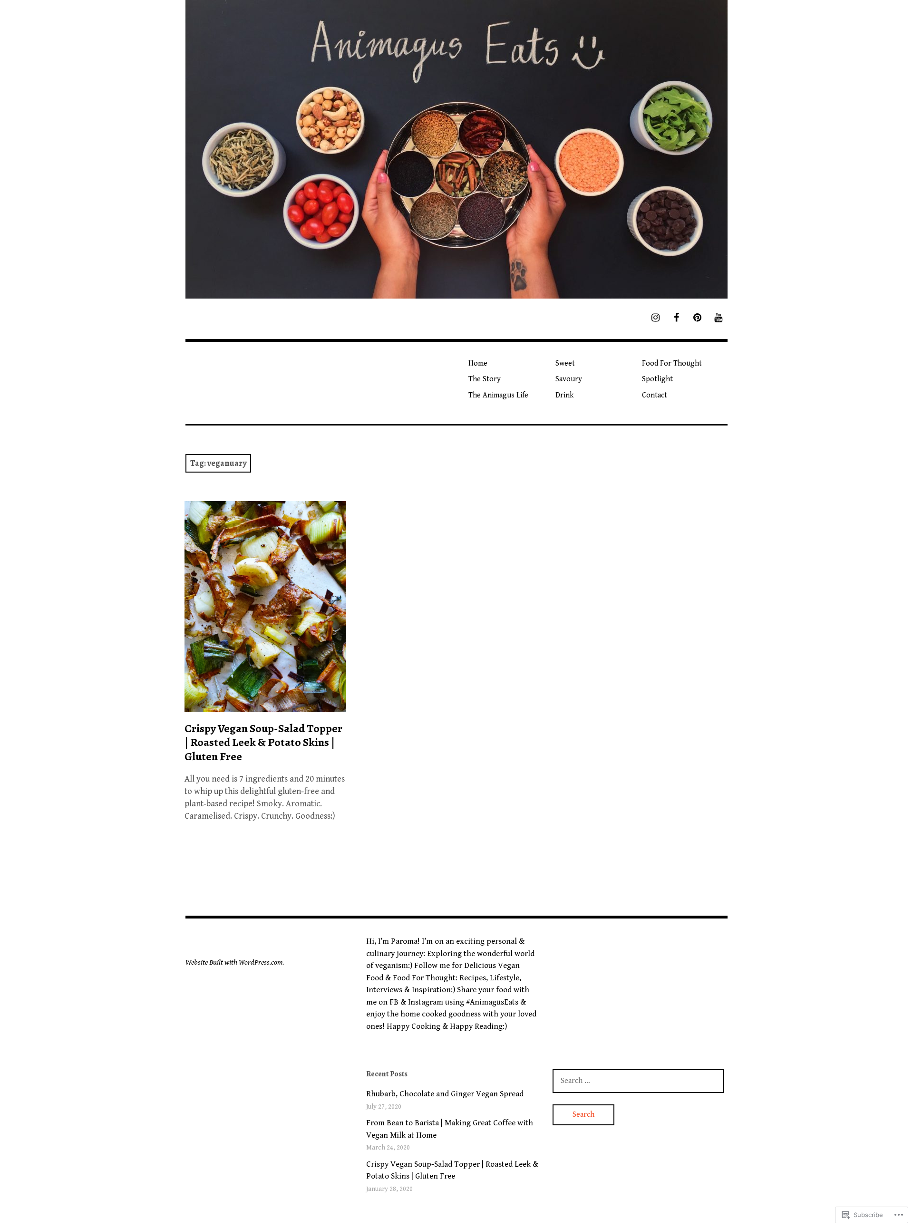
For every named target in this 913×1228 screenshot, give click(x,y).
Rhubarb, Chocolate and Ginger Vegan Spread (445, 1094)
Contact (654, 395)
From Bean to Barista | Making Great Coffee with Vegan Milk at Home (449, 1129)
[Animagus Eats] (456, 149)
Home (477, 363)
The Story (484, 379)
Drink (564, 395)
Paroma (404, 941)
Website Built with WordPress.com (234, 962)
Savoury (568, 379)
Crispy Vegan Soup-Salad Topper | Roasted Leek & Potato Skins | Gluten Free (263, 742)
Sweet (565, 363)
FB (393, 1002)
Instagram (425, 1002)
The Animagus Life (498, 395)
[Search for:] (638, 1080)
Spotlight (657, 379)
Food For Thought (672, 363)
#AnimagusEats (492, 1002)
